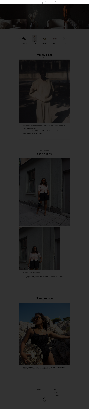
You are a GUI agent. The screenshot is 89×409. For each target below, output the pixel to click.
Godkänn (44, 2)
